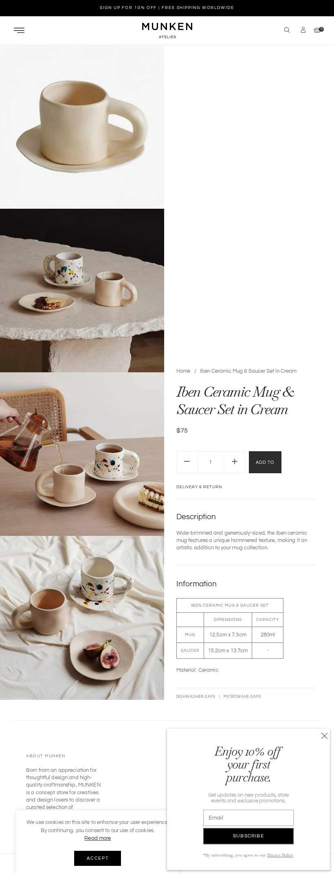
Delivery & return (199, 487)
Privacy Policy (280, 855)
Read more (97, 838)
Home (183, 371)
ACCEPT (97, 858)
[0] (315, 31)
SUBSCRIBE (248, 836)
